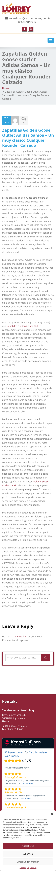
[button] (51, 814)
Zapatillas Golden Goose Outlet (24, 326)
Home (5, 88)
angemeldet (19, 636)
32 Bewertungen (14, 752)
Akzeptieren (28, 845)
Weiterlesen (28, 783)
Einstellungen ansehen (28, 861)
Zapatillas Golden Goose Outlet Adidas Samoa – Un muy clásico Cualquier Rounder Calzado (28, 137)
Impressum (31, 867)
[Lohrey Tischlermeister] (28, 8)
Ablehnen (28, 853)
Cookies (23, 867)
